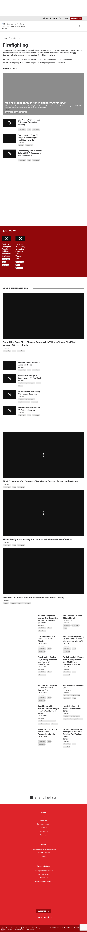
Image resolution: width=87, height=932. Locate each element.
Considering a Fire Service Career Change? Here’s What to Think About (48, 709)
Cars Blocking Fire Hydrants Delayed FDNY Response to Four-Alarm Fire (30, 153)
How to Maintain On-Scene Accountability (72, 707)
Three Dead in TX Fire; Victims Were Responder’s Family (47, 731)
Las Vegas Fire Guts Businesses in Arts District (46, 638)
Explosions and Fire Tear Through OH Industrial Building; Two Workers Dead (73, 733)
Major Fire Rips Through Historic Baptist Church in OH (35, 102)
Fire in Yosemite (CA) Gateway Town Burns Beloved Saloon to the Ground (41, 481)
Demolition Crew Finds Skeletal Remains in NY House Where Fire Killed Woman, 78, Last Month (39, 344)
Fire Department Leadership (26, 383)
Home (5, 38)
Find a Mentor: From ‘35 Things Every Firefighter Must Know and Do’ (28, 137)
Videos (20, 386)
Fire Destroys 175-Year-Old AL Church (73, 616)
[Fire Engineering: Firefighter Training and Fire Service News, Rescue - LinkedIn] (54, 18)
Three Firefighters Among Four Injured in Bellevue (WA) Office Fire (37, 539)
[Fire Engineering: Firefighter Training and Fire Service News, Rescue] (14, 26)
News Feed (23, 112)
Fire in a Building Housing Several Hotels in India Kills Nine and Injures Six (73, 638)
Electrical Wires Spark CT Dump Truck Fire (29, 363)
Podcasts (34, 402)
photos (30, 55)
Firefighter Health (16, 603)
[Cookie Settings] (2, 929)
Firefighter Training (69, 719)
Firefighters (7, 50)
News (16, 112)
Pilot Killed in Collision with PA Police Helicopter (29, 408)
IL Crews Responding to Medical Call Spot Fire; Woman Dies (20, 251)
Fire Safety (67, 625)
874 (48, 798)
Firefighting (9, 112)
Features (20, 145)
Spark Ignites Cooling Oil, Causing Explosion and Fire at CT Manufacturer (47, 660)
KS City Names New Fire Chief (73, 686)
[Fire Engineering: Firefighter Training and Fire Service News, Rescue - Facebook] (51, 18)
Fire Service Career (23, 402)
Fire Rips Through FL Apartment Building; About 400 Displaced (6, 250)
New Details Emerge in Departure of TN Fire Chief (29, 376)
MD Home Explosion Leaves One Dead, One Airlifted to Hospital (48, 618)
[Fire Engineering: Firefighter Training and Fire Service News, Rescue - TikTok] (57, 18)
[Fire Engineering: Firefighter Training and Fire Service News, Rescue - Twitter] (60, 18)
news (22, 55)
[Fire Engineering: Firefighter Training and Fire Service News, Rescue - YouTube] (47, 18)
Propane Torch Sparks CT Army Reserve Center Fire (47, 687)
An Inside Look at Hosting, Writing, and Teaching (29, 392)
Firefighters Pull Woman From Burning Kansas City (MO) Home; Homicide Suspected (73, 660)
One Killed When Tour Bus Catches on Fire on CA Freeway (29, 122)
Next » (54, 798)
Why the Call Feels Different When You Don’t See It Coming (33, 597)
